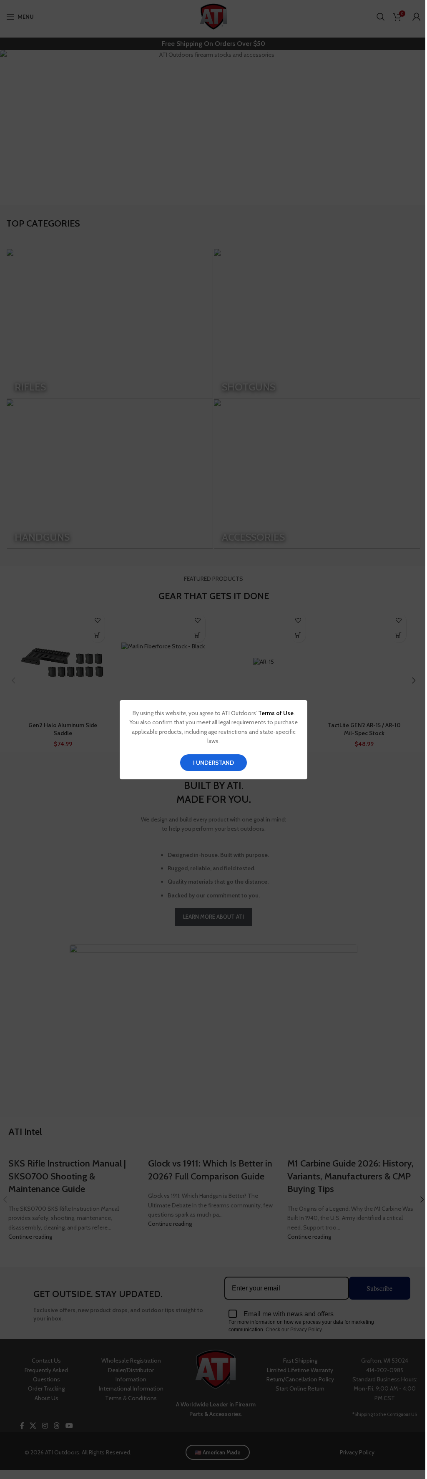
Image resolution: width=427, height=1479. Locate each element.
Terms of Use (276, 713)
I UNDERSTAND (213, 762)
